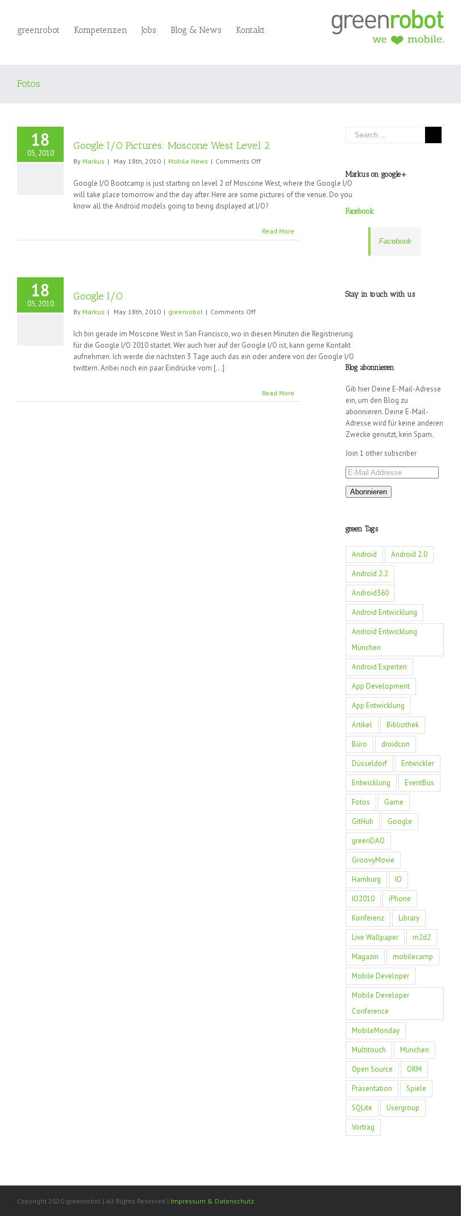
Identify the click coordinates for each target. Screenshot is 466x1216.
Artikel (362, 725)
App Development (381, 686)
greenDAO (368, 841)
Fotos (361, 802)
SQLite (362, 1108)
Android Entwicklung (384, 612)
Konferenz (368, 918)
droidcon (395, 744)
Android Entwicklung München (384, 639)
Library (408, 918)
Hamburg (366, 879)
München (414, 1050)
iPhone (400, 898)
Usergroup (402, 1108)
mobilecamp (413, 956)
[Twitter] (387, 315)
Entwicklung (371, 783)
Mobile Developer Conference (380, 1003)
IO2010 (363, 898)
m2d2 (422, 937)
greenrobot (185, 311)
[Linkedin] (417, 315)
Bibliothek (402, 725)
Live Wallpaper (375, 937)
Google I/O (98, 296)
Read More (278, 231)
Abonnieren (368, 492)
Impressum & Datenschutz (212, 1201)
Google (400, 821)
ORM (414, 1069)
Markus (93, 161)
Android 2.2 (370, 573)
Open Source (372, 1069)
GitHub (362, 821)
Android (364, 554)
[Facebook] (372, 315)
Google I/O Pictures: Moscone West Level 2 (171, 145)
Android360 (370, 593)
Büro (359, 744)
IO (398, 879)
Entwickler (417, 763)
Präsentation (372, 1088)
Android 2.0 (409, 554)
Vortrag (363, 1127)
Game (393, 802)
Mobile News (188, 161)
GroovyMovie (373, 860)
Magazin (365, 956)
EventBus (419, 783)
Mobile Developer (380, 976)
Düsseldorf (369, 763)
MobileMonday (376, 1030)
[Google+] (402, 315)
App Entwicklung (378, 705)
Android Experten (379, 667)
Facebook (360, 211)
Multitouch (369, 1050)
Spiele (416, 1088)
